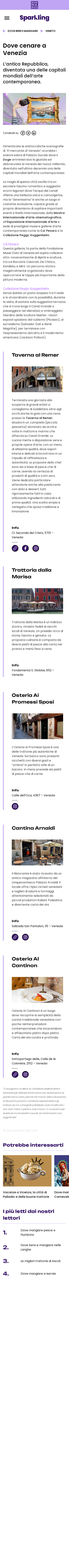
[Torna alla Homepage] (34, 18)
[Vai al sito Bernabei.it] (34, 5)
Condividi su (10, 133)
